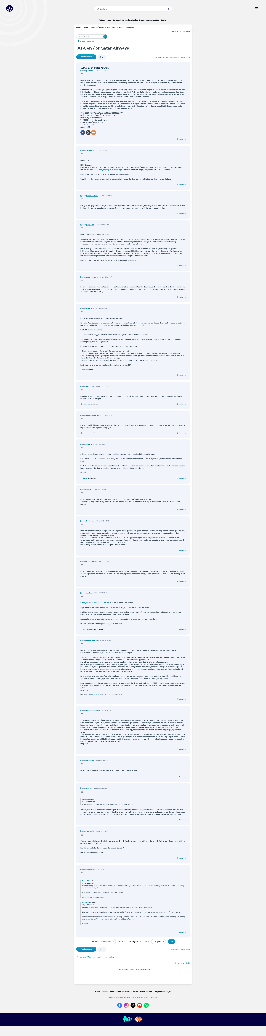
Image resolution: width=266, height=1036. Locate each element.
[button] (168, 8)
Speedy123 (90, 870)
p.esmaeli (89, 71)
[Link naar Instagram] (126, 1005)
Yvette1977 (90, 831)
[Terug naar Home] (9, 8)
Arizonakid (90, 386)
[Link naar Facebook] (119, 1005)
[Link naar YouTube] (139, 1005)
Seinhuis (89, 150)
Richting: (148, 941)
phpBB (126, 969)
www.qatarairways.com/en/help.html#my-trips (102, 170)
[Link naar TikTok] (133, 1005)
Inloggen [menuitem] (186, 31)
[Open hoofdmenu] (256, 8)
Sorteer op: (121, 941)
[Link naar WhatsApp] (146, 1005)
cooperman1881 (88, 629)
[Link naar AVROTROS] (127, 1019)
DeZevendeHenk (92, 196)
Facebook (82, 132)
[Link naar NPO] (138, 1019)
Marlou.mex (90, 521)
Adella (85, 478)
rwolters (89, 788)
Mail (93, 132)
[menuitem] (179, 963)
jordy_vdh (90, 225)
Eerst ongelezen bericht (162, 57)
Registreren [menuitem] (176, 31)
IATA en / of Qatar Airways (102, 48)
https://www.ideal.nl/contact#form (95, 603)
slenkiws (89, 308)
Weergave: (94, 941)
